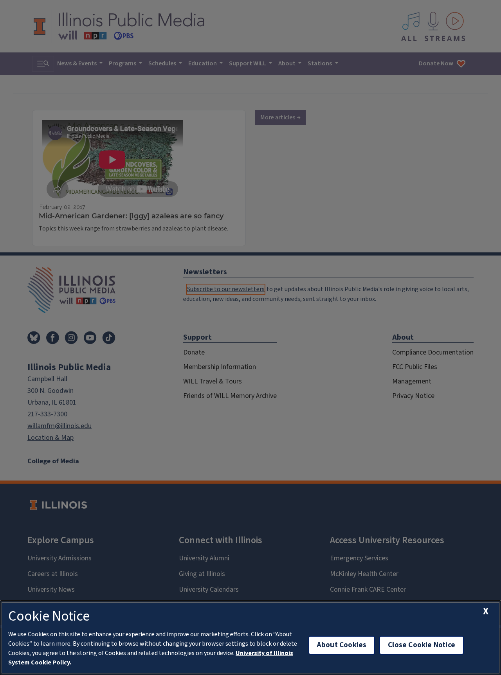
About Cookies (341, 645)
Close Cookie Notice (421, 645)
